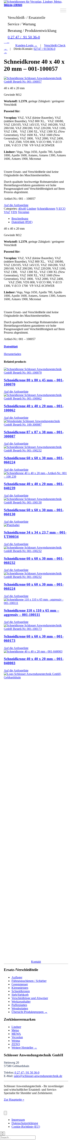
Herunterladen (12, 354)
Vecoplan (23, 212)
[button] (36, 961)
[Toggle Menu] (63, 10)
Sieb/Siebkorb (20, 994)
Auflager (17, 977)
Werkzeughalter (21, 1001)
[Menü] (5, 1113)
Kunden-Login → (26, 45)
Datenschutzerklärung (25, 1123)
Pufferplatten (19, 1005)
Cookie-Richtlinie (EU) (26, 1126)
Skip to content (13, 4)
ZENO (16, 1044)
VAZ (7, 212)
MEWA (16, 1033)
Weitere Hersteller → (24, 1047)
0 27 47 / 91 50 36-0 (24, 37)
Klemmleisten (20, 987)
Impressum (18, 1119)
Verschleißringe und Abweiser (30, 998)
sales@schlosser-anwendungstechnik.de (38, 1076)
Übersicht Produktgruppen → (29, 1012)
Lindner (31, 208)
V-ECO (60, 208)
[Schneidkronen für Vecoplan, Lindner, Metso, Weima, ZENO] (36, 5)
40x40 (22, 208)
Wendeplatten (20, 1008)
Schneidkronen (46, 208)
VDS (14, 212)
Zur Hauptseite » (14, 1099)
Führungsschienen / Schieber (29, 980)
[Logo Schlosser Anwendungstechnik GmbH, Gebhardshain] (36, 677)
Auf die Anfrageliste (16, 205)
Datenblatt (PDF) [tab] (22, 222)
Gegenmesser (20, 984)
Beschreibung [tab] (20, 218)
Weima (16, 1040)
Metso (15, 1030)
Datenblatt (11, 346)
